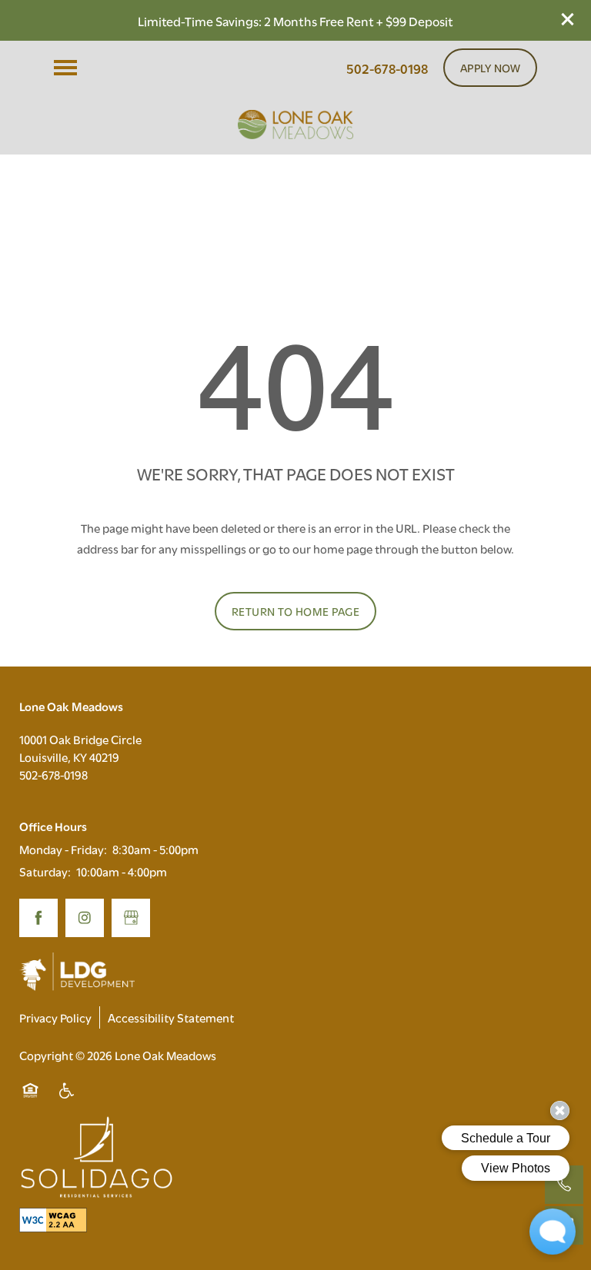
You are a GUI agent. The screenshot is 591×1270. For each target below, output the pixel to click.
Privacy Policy (55, 1017)
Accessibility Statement (171, 1017)
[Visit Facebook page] (38, 918)
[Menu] (65, 68)
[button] (568, 19)
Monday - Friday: (63, 848)
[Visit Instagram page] (84, 918)
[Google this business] (131, 918)
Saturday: (45, 871)
